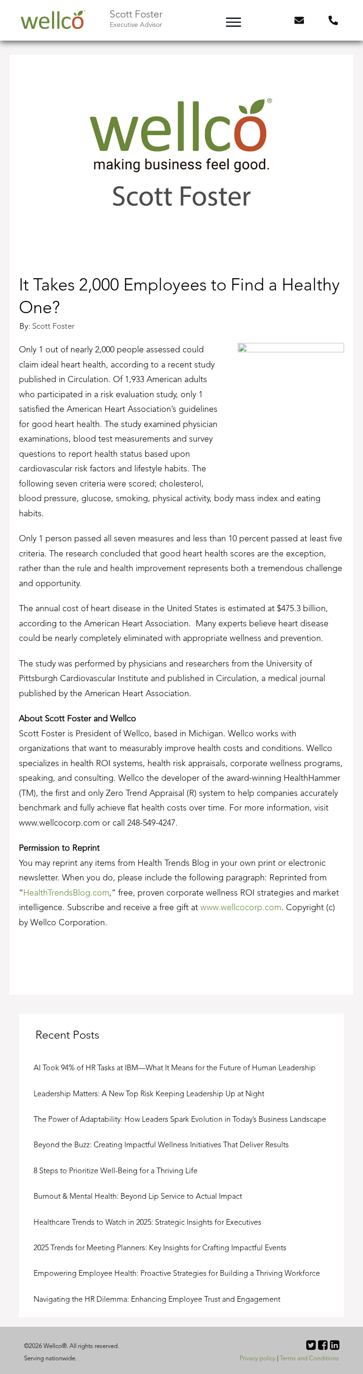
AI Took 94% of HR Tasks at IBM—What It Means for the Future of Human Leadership (175, 1068)
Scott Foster (53, 327)
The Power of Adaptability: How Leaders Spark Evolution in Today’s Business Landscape (180, 1120)
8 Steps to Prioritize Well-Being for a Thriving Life (116, 1171)
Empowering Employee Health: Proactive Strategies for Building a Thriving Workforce (177, 1274)
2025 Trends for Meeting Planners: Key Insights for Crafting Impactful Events (160, 1248)
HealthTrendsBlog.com (66, 893)
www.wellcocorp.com (240, 908)
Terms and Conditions (309, 1359)
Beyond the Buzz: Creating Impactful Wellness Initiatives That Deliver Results (161, 1145)
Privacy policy (258, 1359)
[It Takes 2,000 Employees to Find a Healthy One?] (181, 162)
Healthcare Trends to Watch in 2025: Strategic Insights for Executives (147, 1223)
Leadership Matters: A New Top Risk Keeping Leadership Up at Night (149, 1094)
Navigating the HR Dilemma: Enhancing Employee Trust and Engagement (157, 1300)
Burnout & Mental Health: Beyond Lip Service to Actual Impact (139, 1197)
